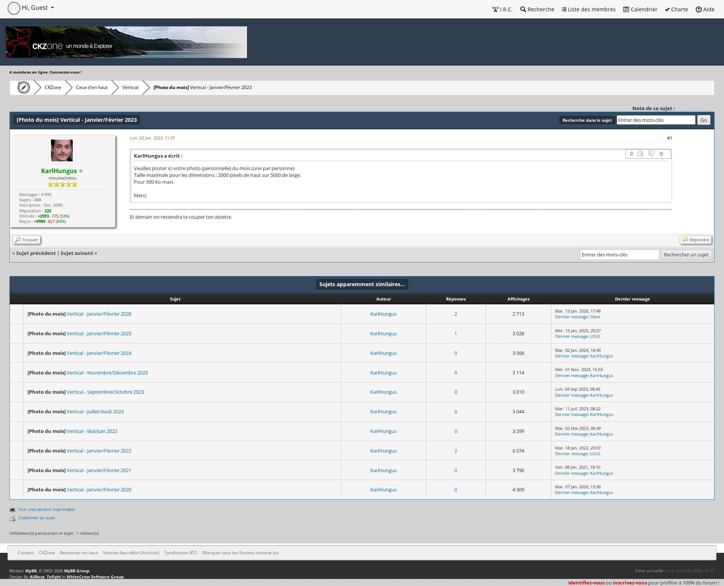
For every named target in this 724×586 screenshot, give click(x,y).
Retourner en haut (79, 552)
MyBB (31, 571)
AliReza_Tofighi (45, 577)
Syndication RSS (181, 552)
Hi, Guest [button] (34, 7)
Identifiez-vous (586, 582)
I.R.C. (506, 9)
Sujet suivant (77, 253)
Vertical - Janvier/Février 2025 (99, 333)
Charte (679, 9)
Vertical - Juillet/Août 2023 (95, 411)
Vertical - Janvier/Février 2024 (99, 353)
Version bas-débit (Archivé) (131, 552)
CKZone (53, 87)
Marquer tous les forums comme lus (240, 552)
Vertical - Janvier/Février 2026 (99, 313)
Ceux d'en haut (91, 87)
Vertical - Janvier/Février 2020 (99, 489)
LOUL (595, 336)
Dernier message (571, 316)
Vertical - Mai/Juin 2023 (92, 431)
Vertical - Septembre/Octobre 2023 (105, 391)
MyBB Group (76, 571)
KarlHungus (383, 313)
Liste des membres (591, 9)
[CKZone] (22, 87)
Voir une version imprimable (46, 509)
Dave (595, 316)
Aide (708, 9)
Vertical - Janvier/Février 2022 (99, 450)
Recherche (540, 9)
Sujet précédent (36, 253)
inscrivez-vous (630, 582)
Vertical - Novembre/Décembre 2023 (107, 372)
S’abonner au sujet (36, 517)
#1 (669, 138)
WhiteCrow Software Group (95, 577)
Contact (26, 552)
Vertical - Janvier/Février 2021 (99, 470)
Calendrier (643, 9)
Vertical (130, 87)
